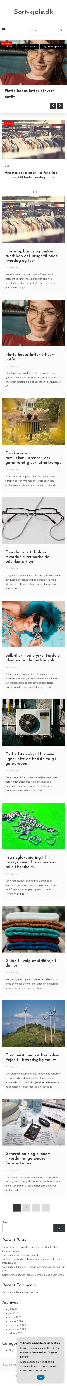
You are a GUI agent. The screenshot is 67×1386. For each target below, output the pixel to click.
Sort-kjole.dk (33, 12)
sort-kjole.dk (55, 47)
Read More (19, 105)
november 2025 (17, 1328)
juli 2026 (13, 1308)
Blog (9, 47)
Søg (4, 1221)
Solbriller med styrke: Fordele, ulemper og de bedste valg (33, 1274)
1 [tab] (30, 191)
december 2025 (17, 1324)
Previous (53, 105)
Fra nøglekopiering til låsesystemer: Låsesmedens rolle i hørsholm (30, 861)
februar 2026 (16, 1320)
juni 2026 (13, 1312)
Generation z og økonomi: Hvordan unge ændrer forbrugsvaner (29, 1158)
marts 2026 (15, 1316)
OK (40, 1377)
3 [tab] (36, 191)
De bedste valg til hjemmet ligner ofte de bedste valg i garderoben (30, 758)
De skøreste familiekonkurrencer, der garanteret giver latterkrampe (33, 457)
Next (60, 105)
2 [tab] (33, 191)
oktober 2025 (16, 1332)
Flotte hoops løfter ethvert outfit (20, 1254)
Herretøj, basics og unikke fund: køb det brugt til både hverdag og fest (31, 255)
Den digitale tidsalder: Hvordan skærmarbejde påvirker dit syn (27, 556)
